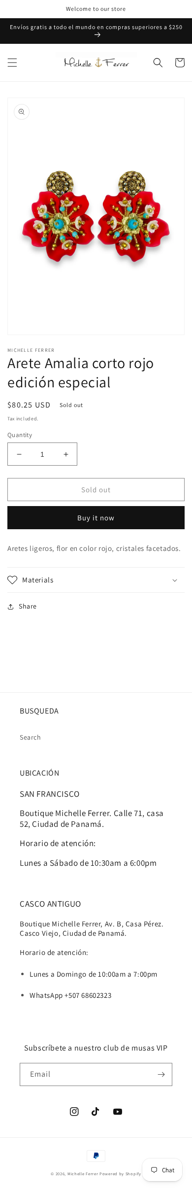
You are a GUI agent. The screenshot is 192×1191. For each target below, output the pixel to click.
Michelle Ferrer (82, 1173)
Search (30, 737)
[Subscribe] (161, 1074)
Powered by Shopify (120, 1173)
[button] (12, 62)
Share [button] (28, 606)
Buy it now (96, 517)
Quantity (19, 435)
